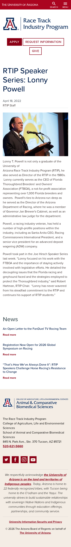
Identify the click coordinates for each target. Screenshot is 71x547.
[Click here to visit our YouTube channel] (33, 460)
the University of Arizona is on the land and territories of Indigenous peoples (35, 479)
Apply (14, 42)
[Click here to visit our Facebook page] (15, 460)
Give (35, 51)
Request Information (43, 42)
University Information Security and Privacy (35, 521)
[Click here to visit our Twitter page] (6, 460)
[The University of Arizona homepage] (23, 4)
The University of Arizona (35, 532)
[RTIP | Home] (35, 24)
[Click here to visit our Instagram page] (24, 460)
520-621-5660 (13, 446)
